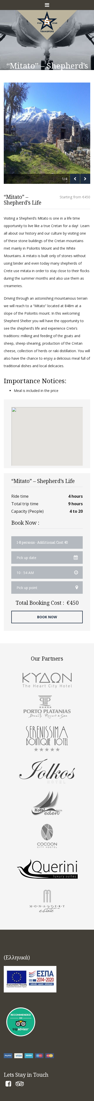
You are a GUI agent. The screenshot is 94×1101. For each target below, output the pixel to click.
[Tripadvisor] (20, 1084)
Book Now (47, 617)
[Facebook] (8, 1084)
